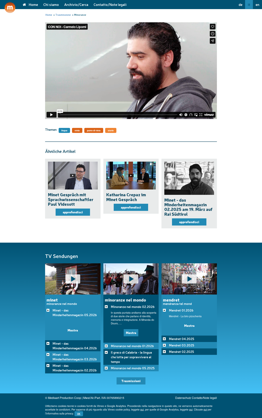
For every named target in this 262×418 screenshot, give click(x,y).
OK (78, 413)
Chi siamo (51, 4)
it (249, 4)
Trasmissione (63, 14)
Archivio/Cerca (76, 4)
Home (33, 4)
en (257, 4)
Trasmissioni (131, 381)
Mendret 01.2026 (181, 310)
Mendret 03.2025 (181, 345)
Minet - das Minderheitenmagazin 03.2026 (75, 356)
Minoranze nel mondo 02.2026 (133, 307)
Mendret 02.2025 (181, 351)
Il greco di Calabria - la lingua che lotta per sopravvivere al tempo (131, 357)
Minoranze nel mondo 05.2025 (133, 368)
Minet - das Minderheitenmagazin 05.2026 (75, 312)
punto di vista (94, 130)
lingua (64, 130)
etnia (77, 130)
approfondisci (73, 212)
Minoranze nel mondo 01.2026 (132, 346)
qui (142, 409)
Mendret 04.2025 (181, 339)
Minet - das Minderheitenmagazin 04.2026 (75, 345)
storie (111, 130)
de (240, 4)
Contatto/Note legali (110, 4)
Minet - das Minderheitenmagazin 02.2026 (75, 367)
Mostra (73, 330)
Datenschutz (183, 398)
